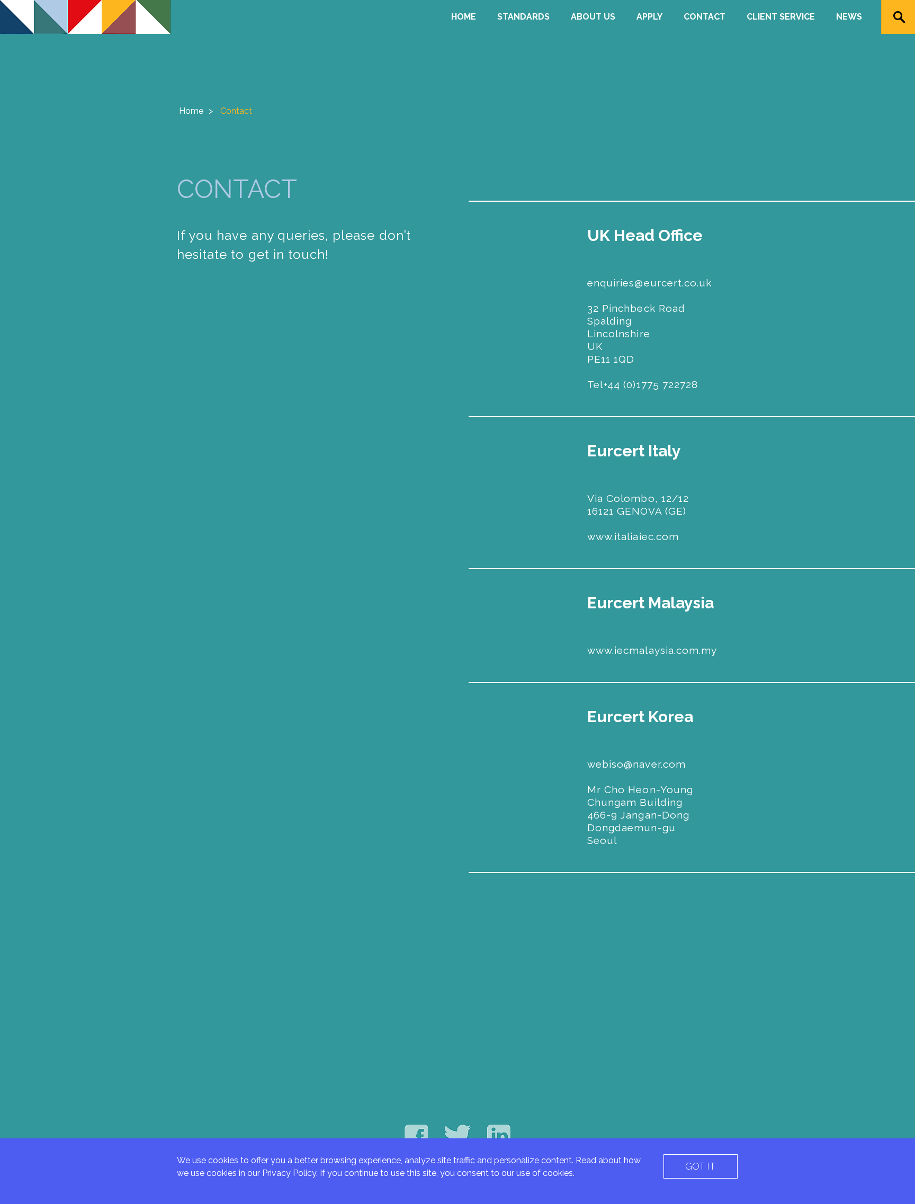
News (849, 17)
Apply (649, 17)
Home (463, 17)
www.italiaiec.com (633, 536)
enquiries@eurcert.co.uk (649, 283)
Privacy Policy (289, 1173)
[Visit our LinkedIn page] (499, 1135)
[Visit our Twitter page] (458, 1135)
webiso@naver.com (636, 764)
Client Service (781, 17)
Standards (523, 17)
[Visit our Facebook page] (416, 1135)
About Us (593, 17)
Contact (704, 17)
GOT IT (700, 1166)
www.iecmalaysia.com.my (652, 650)
